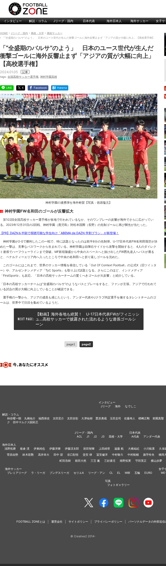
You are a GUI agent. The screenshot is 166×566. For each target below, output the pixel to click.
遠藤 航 (119, 448)
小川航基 (149, 448)
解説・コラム (38, 21)
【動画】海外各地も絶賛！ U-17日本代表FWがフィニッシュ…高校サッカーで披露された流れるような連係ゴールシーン (87, 319)
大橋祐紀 (133, 448)
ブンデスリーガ (59, 472)
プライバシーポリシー (108, 521)
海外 (118, 406)
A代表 (135, 436)
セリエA (78, 472)
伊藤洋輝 (55, 448)
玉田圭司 (115, 418)
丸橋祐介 (29, 418)
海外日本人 (114, 21)
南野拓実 (125, 460)
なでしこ (130, 406)
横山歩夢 (156, 460)
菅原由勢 (12, 454)
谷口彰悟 (72, 454)
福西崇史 (44, 418)
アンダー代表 (151, 436)
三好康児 (109, 460)
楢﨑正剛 (144, 418)
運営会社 (56, 521)
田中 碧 (58, 454)
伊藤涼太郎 (72, 448)
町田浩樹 (65, 460)
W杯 (127, 472)
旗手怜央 (148, 454)
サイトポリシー (78, 521)
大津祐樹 (87, 418)
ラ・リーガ (38, 472)
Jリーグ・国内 (63, 21)
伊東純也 (39, 448)
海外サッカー (139, 21)
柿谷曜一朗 (14, 418)
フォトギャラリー (118, 485)
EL (118, 472)
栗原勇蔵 (101, 418)
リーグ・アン (96, 472)
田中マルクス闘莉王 (25, 422)
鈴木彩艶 (28, 454)
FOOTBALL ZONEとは (30, 521)
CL (111, 472)
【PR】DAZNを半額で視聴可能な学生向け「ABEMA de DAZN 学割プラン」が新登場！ (59, 233)
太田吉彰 (72, 418)
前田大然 (80, 460)
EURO (148, 472)
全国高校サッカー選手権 (23, 76)
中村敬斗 (117, 454)
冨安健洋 (102, 454)
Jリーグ (106, 406)
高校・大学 (116, 436)
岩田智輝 (88, 448)
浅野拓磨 (10, 448)
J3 (102, 436)
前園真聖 (158, 418)
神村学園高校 (48, 76)
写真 (108, 481)
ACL (79, 436)
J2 (95, 436)
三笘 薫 (95, 460)
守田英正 (141, 460)
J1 (87, 436)
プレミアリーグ (17, 472)
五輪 (137, 472)
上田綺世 (104, 448)
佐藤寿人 (129, 418)
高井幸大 (43, 454)
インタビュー (13, 21)
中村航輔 (133, 454)
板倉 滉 (24, 448)
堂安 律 (87, 454)
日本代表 (89, 21)
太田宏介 (58, 418)
